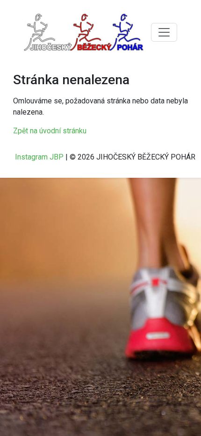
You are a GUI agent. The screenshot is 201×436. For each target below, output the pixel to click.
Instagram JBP (39, 157)
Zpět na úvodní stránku (49, 130)
